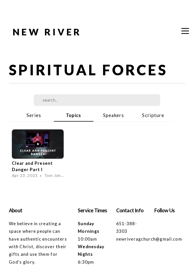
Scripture (153, 115)
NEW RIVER (47, 31)
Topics (73, 115)
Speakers (113, 115)
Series (34, 115)
